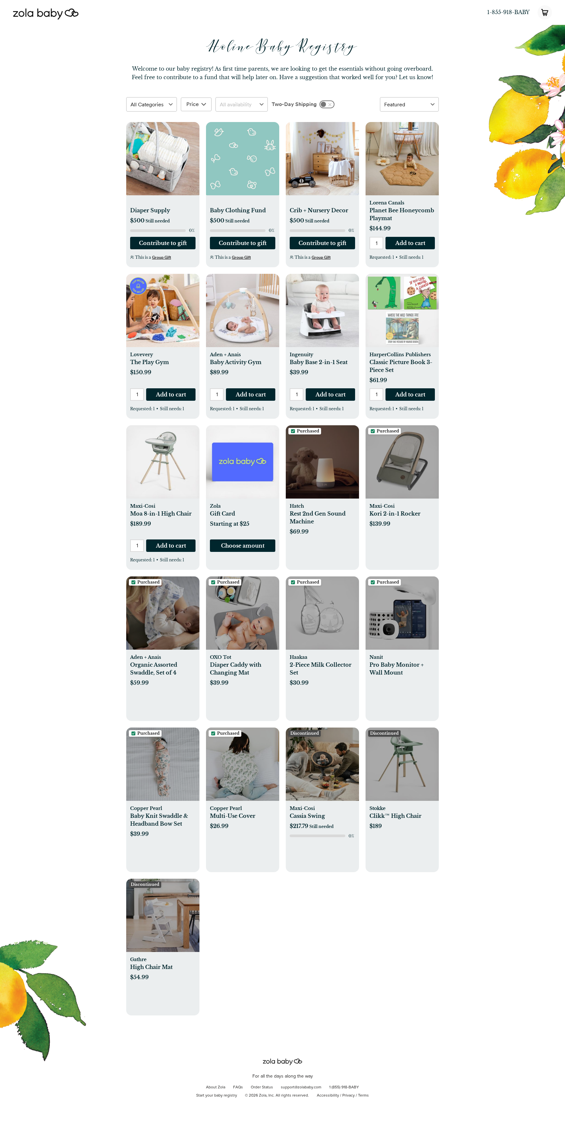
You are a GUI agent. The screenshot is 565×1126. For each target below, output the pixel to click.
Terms (363, 1096)
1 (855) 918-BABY (344, 1087)
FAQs (238, 1087)
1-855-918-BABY (508, 12)
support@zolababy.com (301, 1087)
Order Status (262, 1087)
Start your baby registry (216, 1096)
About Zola (215, 1087)
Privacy (348, 1096)
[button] (162, 162)
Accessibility (328, 1096)
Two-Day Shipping (294, 104)
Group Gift (161, 257)
